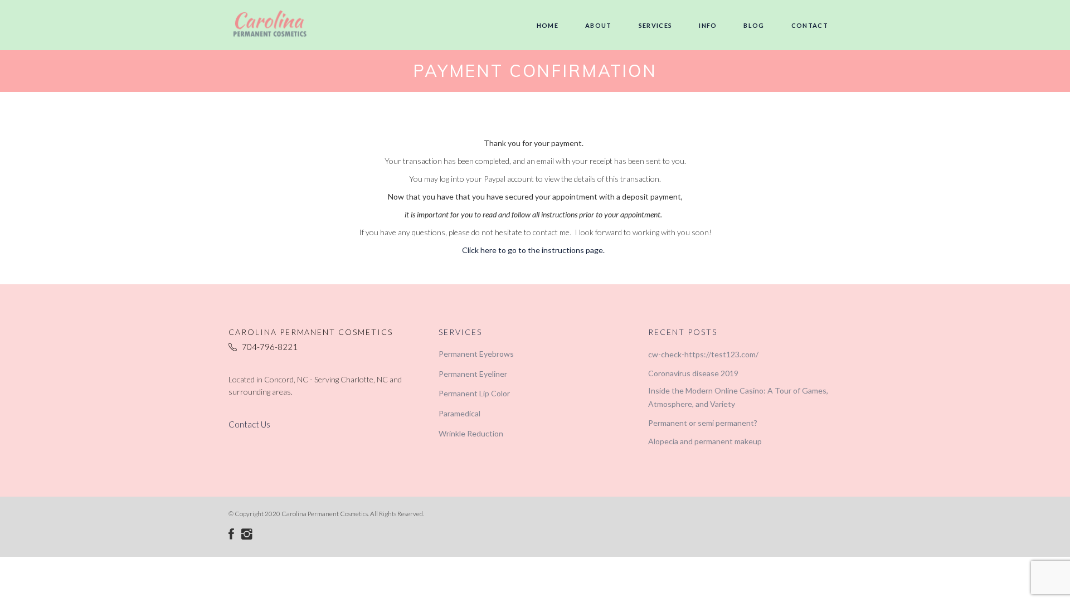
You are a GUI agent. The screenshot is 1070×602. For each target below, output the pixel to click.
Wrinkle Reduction (471, 433)
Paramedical (459, 413)
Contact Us (249, 424)
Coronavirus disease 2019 (693, 373)
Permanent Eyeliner (473, 373)
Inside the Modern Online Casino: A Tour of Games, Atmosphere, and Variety (738, 397)
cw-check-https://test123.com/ (703, 354)
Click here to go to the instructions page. (533, 250)
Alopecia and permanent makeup (705, 441)
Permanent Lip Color (474, 393)
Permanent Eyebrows (476, 353)
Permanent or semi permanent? (702, 423)
